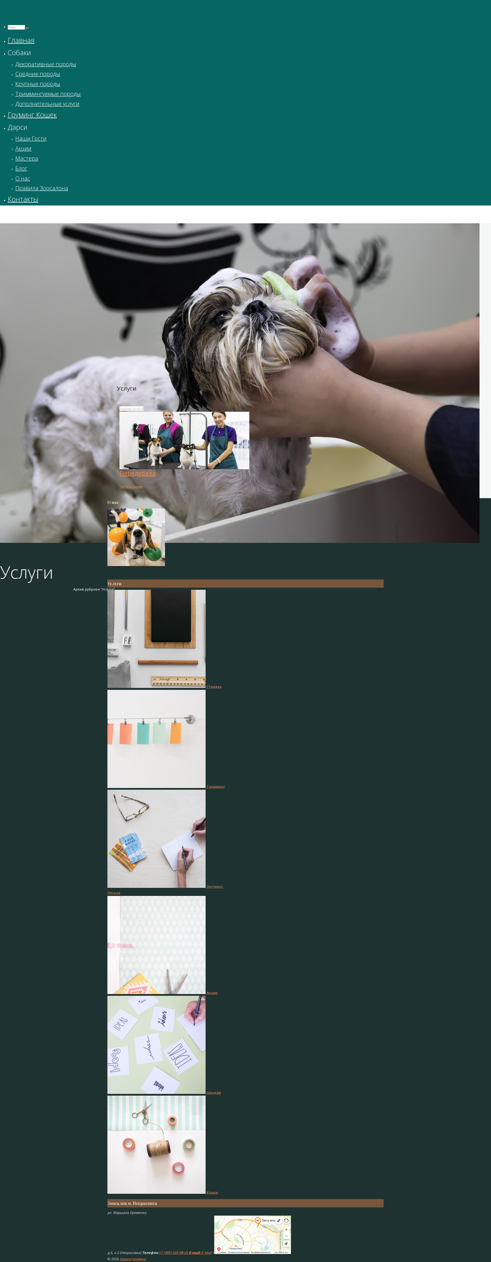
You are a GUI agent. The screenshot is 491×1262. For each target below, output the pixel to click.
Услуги (137, 408)
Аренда (125, 408)
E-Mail (206, 1252)
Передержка (137, 473)
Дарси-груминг (122, 213)
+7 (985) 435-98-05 (173, 1252)
